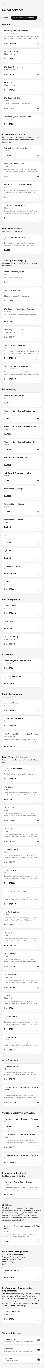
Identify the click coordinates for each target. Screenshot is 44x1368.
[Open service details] (38, 43)
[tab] (24, 18)
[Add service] (38, 156)
